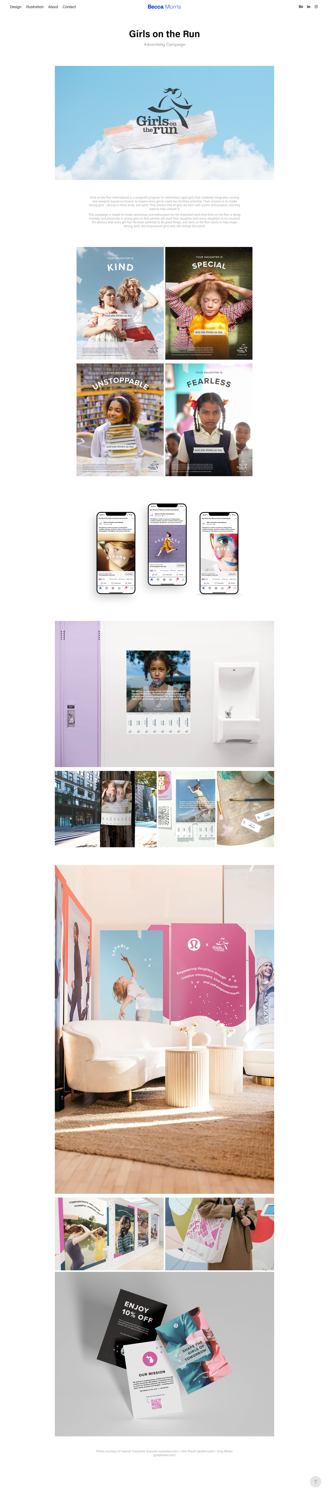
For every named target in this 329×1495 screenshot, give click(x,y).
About (53, 6)
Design (15, 6)
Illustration (35, 6)
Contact (69, 6)
